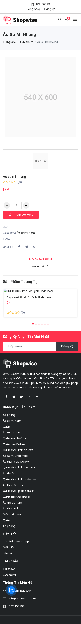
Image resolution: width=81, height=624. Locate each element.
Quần (6, 426)
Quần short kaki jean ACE (19, 467)
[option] (40, 161)
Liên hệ (7, 553)
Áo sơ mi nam (26, 233)
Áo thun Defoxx (13, 485)
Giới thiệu (9, 547)
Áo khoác (9, 473)
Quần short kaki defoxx (18, 450)
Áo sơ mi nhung (14, 177)
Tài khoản (9, 569)
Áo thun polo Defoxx (16, 462)
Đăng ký (49, 9)
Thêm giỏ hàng (22, 214)
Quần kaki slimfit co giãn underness (29, 297)
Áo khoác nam (12, 503)
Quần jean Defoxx (14, 438)
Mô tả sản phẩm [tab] (40, 259)
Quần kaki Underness (16, 497)
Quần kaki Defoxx (14, 444)
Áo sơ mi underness (16, 456)
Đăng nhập (33, 9)
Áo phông (9, 415)
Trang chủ (9, 42)
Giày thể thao (12, 514)
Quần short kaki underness (20, 479)
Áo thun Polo (11, 508)
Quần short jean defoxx (18, 491)
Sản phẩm (26, 42)
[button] (32, 323)
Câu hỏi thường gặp (16, 541)
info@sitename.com (22, 598)
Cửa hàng (9, 575)
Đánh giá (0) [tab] (41, 266)
